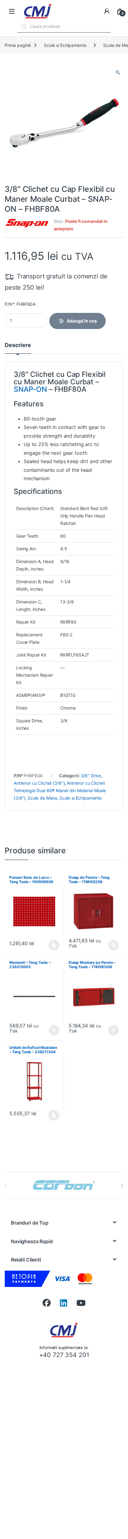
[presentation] (122, 1186)
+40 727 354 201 (64, 1355)
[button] (117, 72)
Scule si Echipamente (65, 45)
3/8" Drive (91, 775)
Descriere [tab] (18, 345)
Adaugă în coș (82, 320)
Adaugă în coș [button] (111, 945)
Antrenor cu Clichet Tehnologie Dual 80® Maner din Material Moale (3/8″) (60, 790)
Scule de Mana (42, 798)
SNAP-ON (30, 389)
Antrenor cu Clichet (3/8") (39, 783)
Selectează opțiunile (48, 945)
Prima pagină (18, 45)
